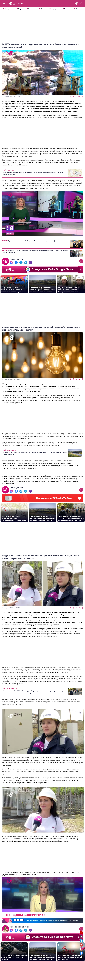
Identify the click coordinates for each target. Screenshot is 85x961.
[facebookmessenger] (70, 96)
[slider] (42, 921)
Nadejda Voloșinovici (19, 927)
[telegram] (79, 96)
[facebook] (73, 96)
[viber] (82, 96)
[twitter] (76, 96)
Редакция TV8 (16, 259)
